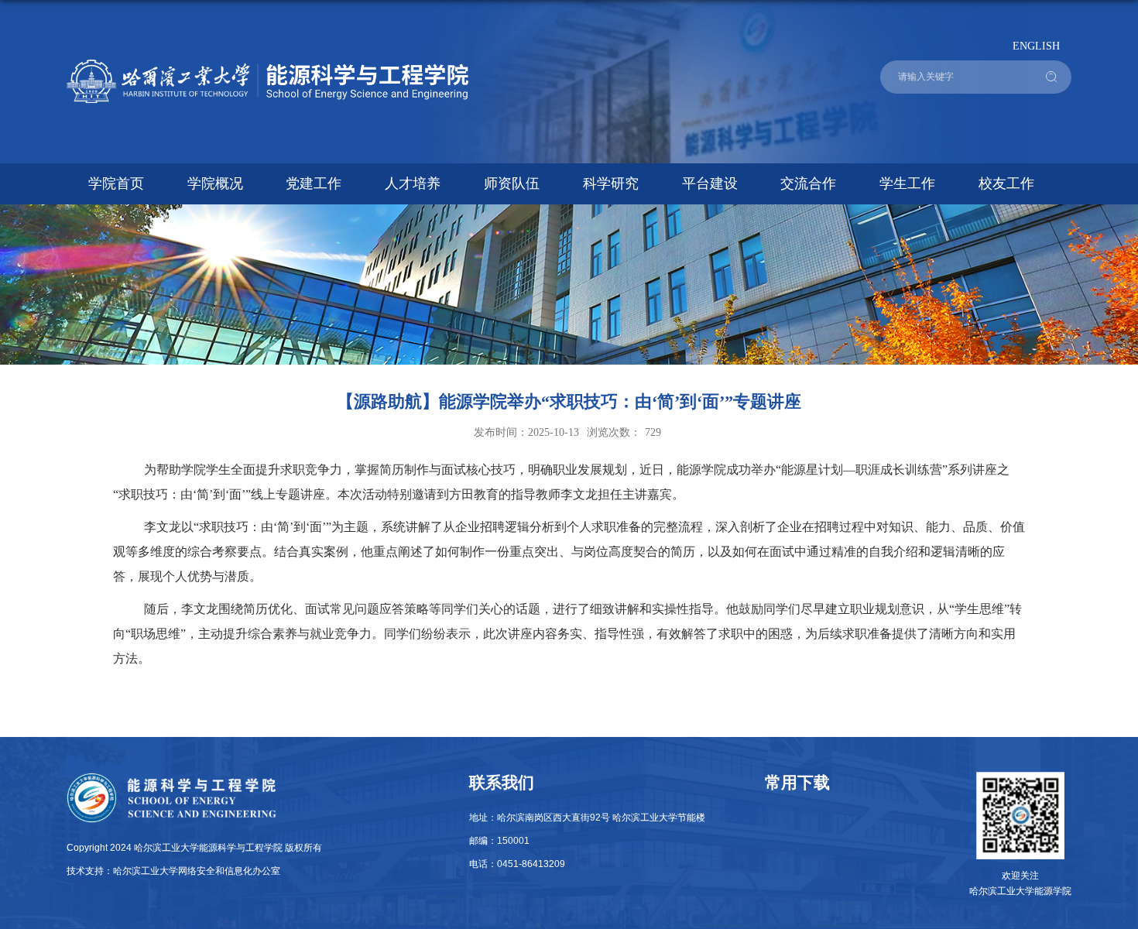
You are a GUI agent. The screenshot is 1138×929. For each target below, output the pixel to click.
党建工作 (313, 183)
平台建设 (710, 183)
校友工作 (1006, 183)
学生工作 (907, 183)
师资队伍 (512, 183)
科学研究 (611, 183)
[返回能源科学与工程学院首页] (268, 64)
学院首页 (116, 183)
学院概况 (215, 183)
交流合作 (808, 183)
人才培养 (412, 183)
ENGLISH (1036, 45)
